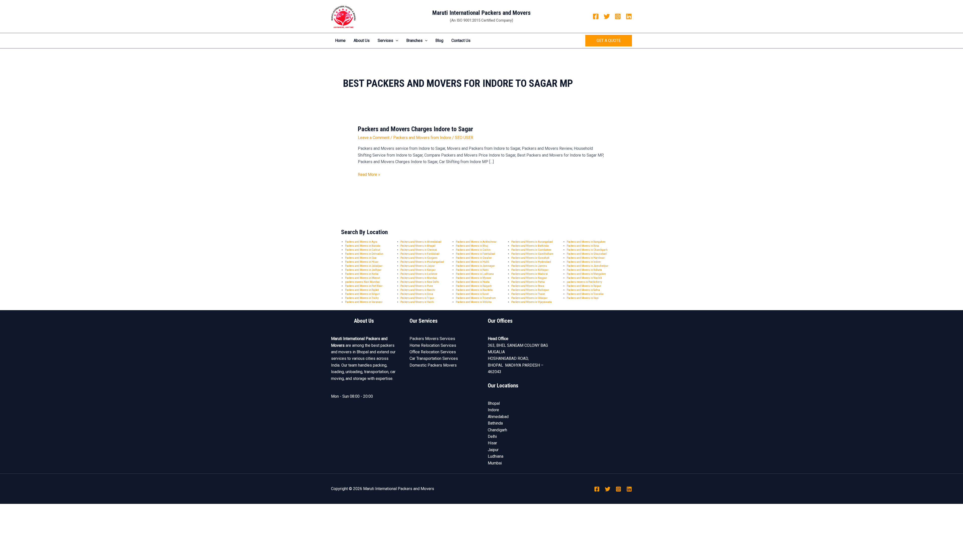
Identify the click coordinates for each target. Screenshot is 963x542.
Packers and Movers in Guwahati (530, 257)
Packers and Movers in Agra (361, 241)
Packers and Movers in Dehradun (364, 253)
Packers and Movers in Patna (528, 282)
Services (385, 40)
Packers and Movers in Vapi (583, 298)
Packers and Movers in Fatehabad (475, 253)
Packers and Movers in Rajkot (362, 290)
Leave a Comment (373, 137)
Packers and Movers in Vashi (417, 302)
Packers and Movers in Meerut (362, 278)
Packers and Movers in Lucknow (418, 274)
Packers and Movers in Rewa (527, 286)
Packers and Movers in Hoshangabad (422, 261)
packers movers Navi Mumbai (362, 282)
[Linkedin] (629, 16)
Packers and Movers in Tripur (417, 298)
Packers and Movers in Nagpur (529, 278)
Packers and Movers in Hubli (472, 261)
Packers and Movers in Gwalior (474, 257)
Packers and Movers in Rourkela (474, 290)
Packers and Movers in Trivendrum (476, 298)
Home (340, 40)
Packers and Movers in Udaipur (529, 298)
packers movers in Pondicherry (584, 282)
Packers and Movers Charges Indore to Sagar (415, 129)
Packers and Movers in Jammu (529, 265)
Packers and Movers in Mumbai (418, 278)
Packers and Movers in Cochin (473, 249)
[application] (395, 40)
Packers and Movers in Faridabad (419, 253)
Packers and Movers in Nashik (584, 278)
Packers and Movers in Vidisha (474, 302)
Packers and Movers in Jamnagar (475, 265)
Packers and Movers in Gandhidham (532, 253)
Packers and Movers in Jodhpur (363, 269)
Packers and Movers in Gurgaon (418, 257)
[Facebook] (596, 16)
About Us (362, 40)
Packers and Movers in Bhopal (417, 245)
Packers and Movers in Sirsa (416, 294)
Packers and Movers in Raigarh (474, 286)
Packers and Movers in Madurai (529, 274)
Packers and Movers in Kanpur (418, 269)
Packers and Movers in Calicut (362, 249)
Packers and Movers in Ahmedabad (420, 241)
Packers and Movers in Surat (472, 294)
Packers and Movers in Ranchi (417, 290)
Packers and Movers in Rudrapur (530, 290)
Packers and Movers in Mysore (473, 278)
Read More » (369, 174)
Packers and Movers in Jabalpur (363, 265)
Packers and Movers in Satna (583, 290)
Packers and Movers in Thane (528, 294)
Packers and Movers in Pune (416, 286)
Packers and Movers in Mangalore (586, 274)
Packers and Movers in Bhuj (472, 245)
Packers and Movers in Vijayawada (531, 302)
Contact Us (460, 40)
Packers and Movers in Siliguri (362, 294)
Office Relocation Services (433, 352)
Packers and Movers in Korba (361, 274)
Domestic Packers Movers (433, 365)
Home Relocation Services (433, 345)
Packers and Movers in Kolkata (584, 269)
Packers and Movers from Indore (422, 137)
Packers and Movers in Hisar (361, 261)
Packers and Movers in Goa (360, 257)
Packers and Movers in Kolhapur (529, 269)
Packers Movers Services (432, 338)
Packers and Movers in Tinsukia (585, 294)
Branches (414, 40)
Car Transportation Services (434, 358)
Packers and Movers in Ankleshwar (476, 241)
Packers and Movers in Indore (584, 261)
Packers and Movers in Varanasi (363, 302)
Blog (439, 40)
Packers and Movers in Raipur (584, 286)
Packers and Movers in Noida (473, 282)
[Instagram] (618, 16)
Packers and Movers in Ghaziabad (587, 253)
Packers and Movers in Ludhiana (475, 274)
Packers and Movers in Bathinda (530, 245)
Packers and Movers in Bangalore (586, 241)
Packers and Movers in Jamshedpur (587, 265)
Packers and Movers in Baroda (362, 245)
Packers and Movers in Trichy (362, 298)
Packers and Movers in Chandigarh (587, 249)
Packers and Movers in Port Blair (363, 286)
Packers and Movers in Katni (472, 269)
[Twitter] (607, 16)
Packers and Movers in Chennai (418, 249)
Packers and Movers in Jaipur (417, 265)
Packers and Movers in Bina (583, 245)
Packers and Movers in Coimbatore (531, 249)
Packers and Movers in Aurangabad (532, 241)
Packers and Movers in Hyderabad (531, 261)
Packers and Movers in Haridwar (586, 257)
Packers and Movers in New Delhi (419, 282)
